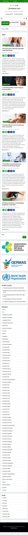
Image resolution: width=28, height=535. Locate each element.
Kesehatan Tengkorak (7, 465)
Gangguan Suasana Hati (8, 322)
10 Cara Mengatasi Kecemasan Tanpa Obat (12, 299)
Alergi (4, 309)
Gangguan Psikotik (7, 320)
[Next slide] (26, 1)
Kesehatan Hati (6, 366)
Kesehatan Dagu (6, 352)
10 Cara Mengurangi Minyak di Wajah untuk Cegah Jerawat (13, 1)
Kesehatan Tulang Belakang (9, 473)
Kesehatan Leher (6, 390)
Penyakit (4, 487)
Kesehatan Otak (6, 409)
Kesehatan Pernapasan (8, 430)
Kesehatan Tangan (7, 457)
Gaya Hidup (5, 325)
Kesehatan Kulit (6, 387)
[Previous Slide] (24, 1)
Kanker (4, 333)
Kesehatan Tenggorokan (8, 463)
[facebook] (10, 5)
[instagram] (12, 5)
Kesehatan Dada (6, 349)
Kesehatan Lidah (6, 393)
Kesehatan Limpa (6, 395)
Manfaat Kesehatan (7, 476)
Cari (3, 234)
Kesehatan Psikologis (7, 436)
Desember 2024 (6, 514)
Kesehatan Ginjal (6, 360)
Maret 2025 (5, 508)
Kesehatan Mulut (6, 406)
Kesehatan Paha (6, 414)
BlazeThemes (14, 528)
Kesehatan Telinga (7, 460)
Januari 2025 (5, 511)
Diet (3, 312)
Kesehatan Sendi (6, 455)
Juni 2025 (5, 500)
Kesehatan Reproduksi (7, 449)
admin (4, 52)
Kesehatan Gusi (6, 363)
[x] (14, 5)
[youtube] (17, 5)
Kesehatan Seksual (7, 452)
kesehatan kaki (6, 376)
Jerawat (4, 331)
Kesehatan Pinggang (7, 433)
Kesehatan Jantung (7, 374)
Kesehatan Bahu (6, 341)
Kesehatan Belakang (7, 344)
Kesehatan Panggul (7, 417)
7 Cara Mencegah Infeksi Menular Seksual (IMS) (13, 288)
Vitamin (4, 490)
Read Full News (5, 73)
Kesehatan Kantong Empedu (9, 379)
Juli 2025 (5, 497)
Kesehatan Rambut (7, 447)
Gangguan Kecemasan (7, 314)
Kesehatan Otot (6, 412)
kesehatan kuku (6, 384)
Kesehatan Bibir (6, 347)
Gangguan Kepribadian (7, 317)
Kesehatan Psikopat (7, 438)
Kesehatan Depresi (7, 355)
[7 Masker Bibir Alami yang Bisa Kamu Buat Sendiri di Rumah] (21, 24)
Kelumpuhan (5, 339)
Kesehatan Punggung (7, 441)
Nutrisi (4, 482)
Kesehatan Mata (6, 45)
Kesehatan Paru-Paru (7, 422)
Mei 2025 (5, 503)
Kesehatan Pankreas (7, 420)
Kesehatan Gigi (6, 358)
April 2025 (5, 506)
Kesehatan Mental (6, 403)
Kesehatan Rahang (7, 444)
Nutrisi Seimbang (6, 484)
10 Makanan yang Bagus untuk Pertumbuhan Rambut (14, 301)
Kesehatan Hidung (7, 368)
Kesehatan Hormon (7, 371)
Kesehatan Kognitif (7, 382)
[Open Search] (24, 18)
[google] (15, 5)
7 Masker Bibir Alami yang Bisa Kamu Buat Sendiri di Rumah (5, 1)
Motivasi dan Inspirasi (7, 479)
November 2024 (6, 516)
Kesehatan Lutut (6, 398)
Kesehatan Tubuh (6, 468)
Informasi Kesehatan (7, 328)
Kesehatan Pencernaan (8, 428)
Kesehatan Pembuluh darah (8, 425)
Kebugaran (5, 336)
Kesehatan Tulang (6, 471)
